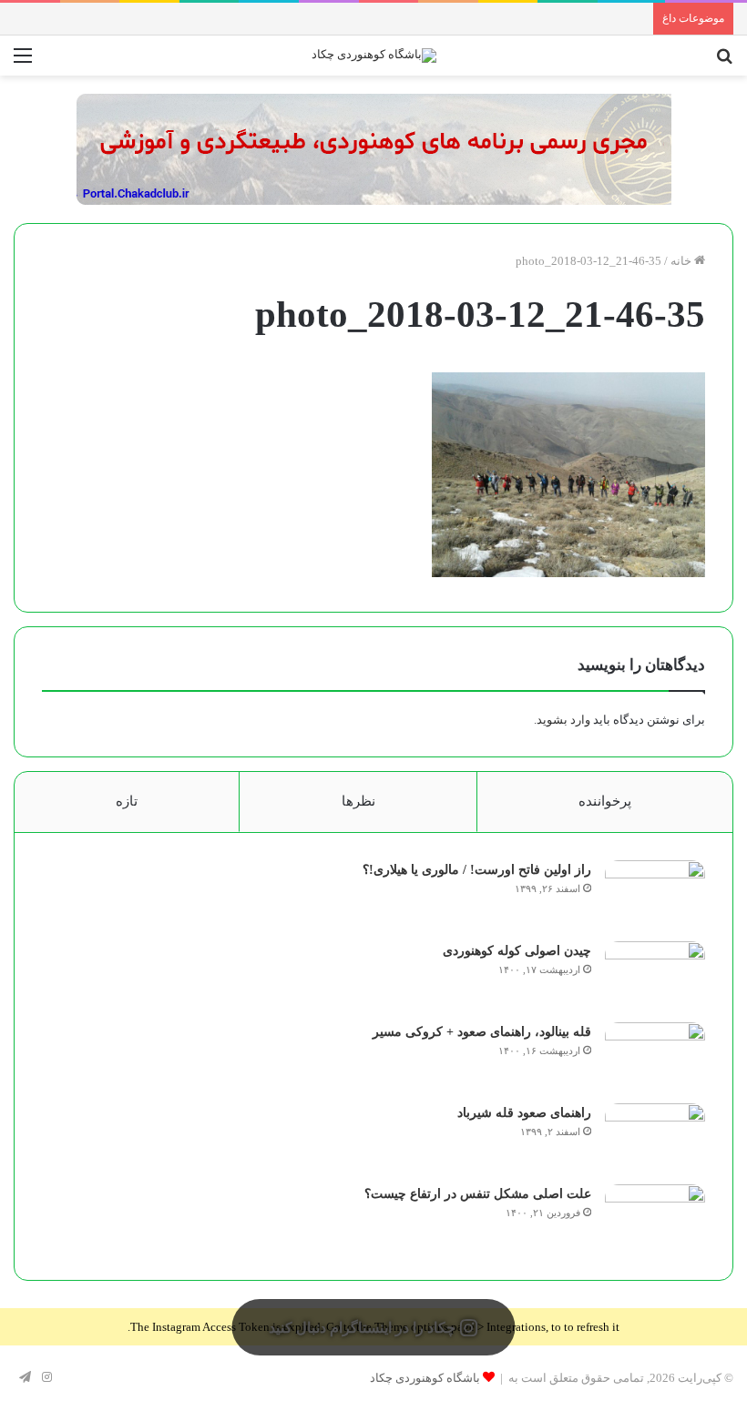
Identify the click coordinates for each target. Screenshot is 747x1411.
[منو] (23, 62)
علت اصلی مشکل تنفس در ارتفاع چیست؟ (477, 1194)
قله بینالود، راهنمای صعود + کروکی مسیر (482, 1032)
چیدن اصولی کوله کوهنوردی (517, 951)
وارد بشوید (563, 719)
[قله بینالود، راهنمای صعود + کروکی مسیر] (655, 1056)
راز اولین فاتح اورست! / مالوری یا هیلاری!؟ (477, 870)
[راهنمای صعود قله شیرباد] (655, 1137)
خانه (682, 261)
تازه (127, 801)
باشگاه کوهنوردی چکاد (425, 1378)
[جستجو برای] (724, 62)
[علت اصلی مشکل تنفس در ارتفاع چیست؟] (655, 1218)
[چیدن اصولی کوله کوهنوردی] (655, 975)
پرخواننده (604, 801)
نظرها (358, 801)
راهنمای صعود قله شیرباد (524, 1113)
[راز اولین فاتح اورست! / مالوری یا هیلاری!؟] (655, 894)
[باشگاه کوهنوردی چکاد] (374, 55)
